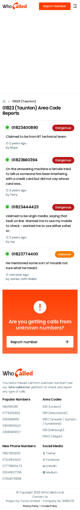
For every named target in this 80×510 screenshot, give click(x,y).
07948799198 (11, 479)
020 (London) (51, 407)
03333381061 (10, 419)
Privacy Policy (31, 506)
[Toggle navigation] (75, 6)
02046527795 (11, 472)
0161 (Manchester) (55, 413)
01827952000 (11, 453)
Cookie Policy (49, 506)
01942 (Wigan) (52, 436)
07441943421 (11, 460)
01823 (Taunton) (24, 101)
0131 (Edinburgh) (53, 430)
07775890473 (12, 466)
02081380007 (11, 432)
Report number (24, 341)
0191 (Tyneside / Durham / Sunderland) (59, 421)
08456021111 (10, 407)
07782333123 (11, 413)
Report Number (54, 6)
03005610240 (11, 426)
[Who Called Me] (14, 6)
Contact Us (40, 497)
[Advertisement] (40, 52)
